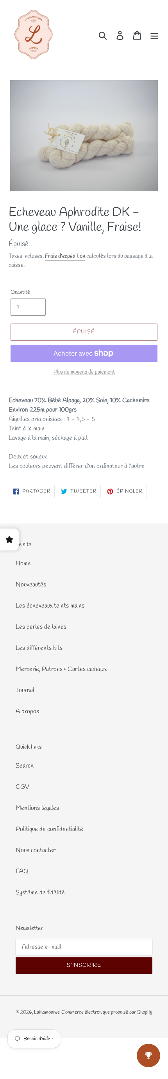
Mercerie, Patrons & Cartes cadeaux (61, 669)
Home (23, 563)
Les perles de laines (41, 627)
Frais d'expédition (65, 256)
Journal (25, 690)
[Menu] (154, 35)
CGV (22, 787)
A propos (27, 711)
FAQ (22, 871)
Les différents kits (39, 648)
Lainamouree (47, 1012)
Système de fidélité (40, 892)
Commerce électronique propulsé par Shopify (106, 1012)
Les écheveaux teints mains (50, 606)
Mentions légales (37, 808)
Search (25, 766)
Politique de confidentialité (49, 829)
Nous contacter (35, 850)
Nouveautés (31, 585)
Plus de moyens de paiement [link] (84, 372)
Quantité (20, 292)
